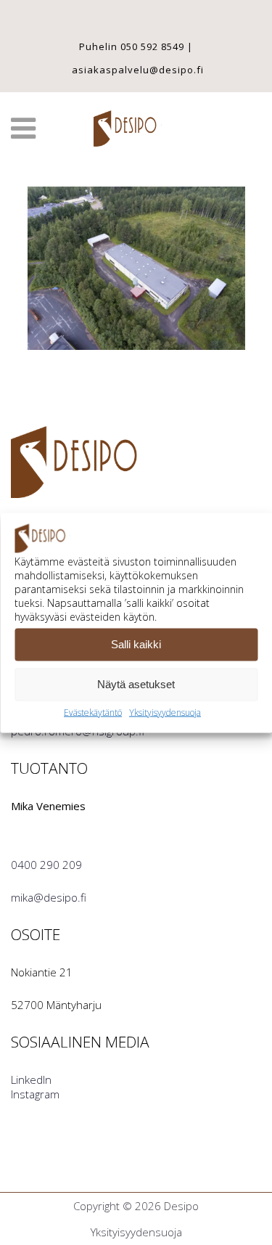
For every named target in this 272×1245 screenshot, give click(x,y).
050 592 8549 (152, 46)
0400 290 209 (46, 864)
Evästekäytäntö (93, 712)
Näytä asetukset (136, 684)
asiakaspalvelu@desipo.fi (138, 69)
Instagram (35, 1094)
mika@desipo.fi (48, 897)
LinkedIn (31, 1079)
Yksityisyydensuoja (165, 712)
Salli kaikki (136, 644)
